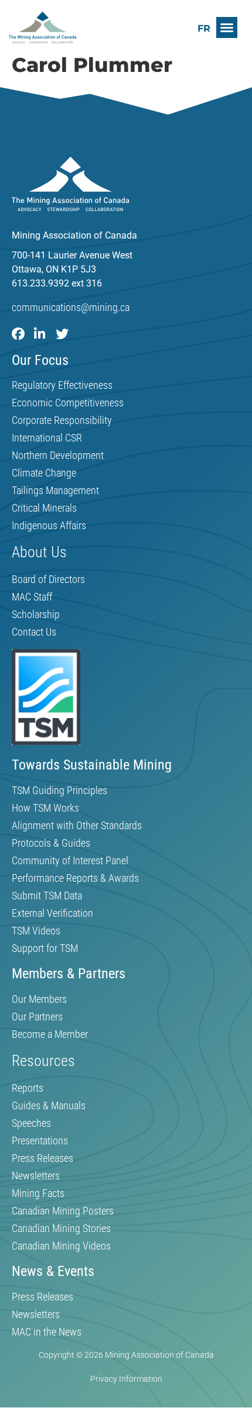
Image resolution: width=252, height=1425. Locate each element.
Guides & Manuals (49, 1105)
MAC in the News (46, 1332)
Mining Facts (38, 1193)
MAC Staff (32, 597)
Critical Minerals (44, 508)
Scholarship (36, 614)
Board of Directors (48, 579)
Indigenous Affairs (49, 525)
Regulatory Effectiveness (62, 385)
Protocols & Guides (51, 843)
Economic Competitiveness (68, 403)
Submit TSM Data (47, 896)
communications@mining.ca (71, 307)
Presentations (40, 1141)
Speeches (31, 1123)
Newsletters (36, 1176)
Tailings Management (55, 490)
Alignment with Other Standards (77, 825)
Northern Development (58, 455)
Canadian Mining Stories (61, 1228)
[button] (226, 27)
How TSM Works (45, 808)
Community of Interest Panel (70, 860)
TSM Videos (36, 931)
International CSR (47, 438)
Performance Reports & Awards (75, 878)
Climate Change (44, 473)
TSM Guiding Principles (59, 790)
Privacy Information (126, 1378)
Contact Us (34, 632)
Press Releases (42, 1158)
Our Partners (37, 1017)
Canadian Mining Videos (61, 1246)
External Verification (52, 913)
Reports (27, 1088)
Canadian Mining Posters (63, 1211)
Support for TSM (45, 948)
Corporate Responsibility (62, 420)
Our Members (39, 999)
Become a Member (50, 1034)
